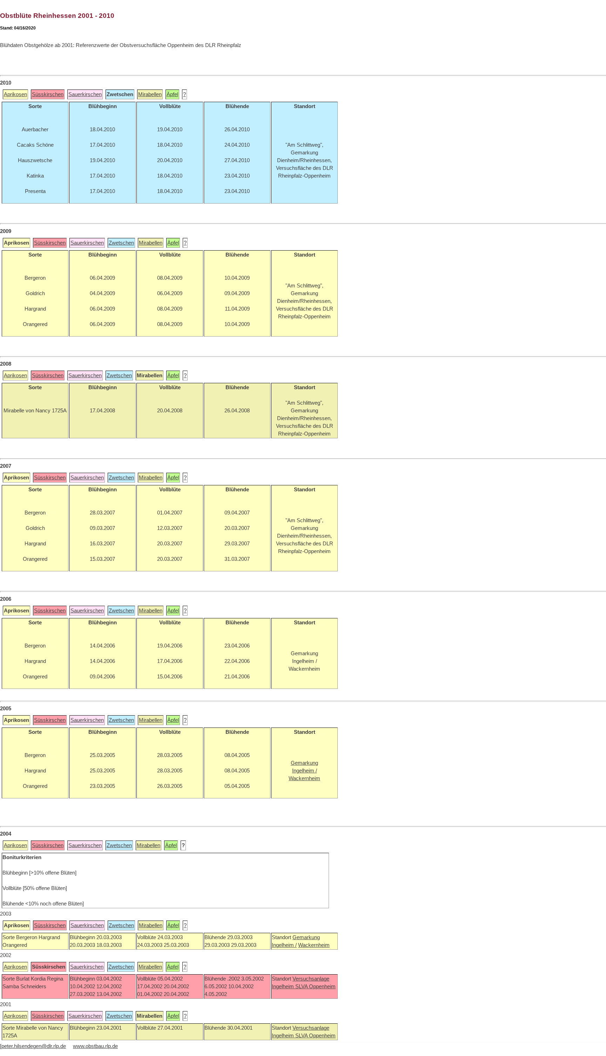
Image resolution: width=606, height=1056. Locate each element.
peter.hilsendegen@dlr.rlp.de (33, 1046)
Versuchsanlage (310, 979)
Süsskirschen (47, 94)
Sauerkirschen (85, 94)
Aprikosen (15, 94)
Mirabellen (150, 94)
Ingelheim (283, 986)
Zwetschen (121, 243)
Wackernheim (314, 945)
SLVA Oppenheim (315, 986)
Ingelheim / (284, 945)
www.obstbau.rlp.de (95, 1046)
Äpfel (172, 94)
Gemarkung (306, 937)
